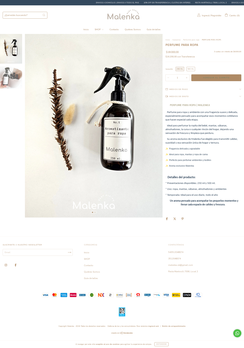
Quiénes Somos (133, 29)
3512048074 (174, 258)
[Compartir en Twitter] (175, 218)
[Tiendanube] (122, 333)
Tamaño (169, 69)
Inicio (86, 29)
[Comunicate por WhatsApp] (237, 333)
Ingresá (205, 15)
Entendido (161, 344)
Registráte (216, 15)
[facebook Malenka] (15, 265)
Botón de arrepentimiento (174, 326)
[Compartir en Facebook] (167, 218)
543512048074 (175, 252)
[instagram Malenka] (6, 265)
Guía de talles (154, 29)
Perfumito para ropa (191, 40)
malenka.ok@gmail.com (180, 265)
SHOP (98, 29)
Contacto (114, 29)
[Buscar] (44, 15)
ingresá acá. (153, 326)
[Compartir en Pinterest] (182, 218)
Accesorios (176, 40)
